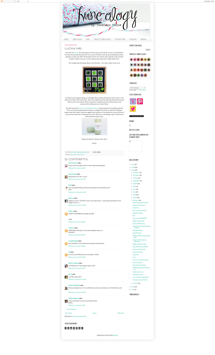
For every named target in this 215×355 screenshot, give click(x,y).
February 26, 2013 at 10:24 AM (77, 192)
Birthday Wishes (138, 213)
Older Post (120, 313)
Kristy (76, 53)
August (135, 184)
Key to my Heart (137, 263)
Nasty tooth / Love (138, 272)
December (136, 172)
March (135, 198)
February (136, 200)
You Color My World (139, 249)
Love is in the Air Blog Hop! (141, 277)
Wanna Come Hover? (139, 205)
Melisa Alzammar (73, 298)
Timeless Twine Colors (102, 39)
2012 (132, 287)
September (136, 181)
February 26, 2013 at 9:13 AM (76, 168)
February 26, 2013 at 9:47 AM (76, 179)
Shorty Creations (73, 263)
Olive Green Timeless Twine (88, 108)
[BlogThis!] (95, 152)
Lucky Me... (136, 208)
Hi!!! (134, 216)
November (136, 175)
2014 (132, 167)
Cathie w (71, 211)
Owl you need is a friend (140, 280)
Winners (144, 39)
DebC (70, 185)
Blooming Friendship (139, 265)
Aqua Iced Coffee (138, 252)
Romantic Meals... (138, 230)
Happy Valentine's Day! (140, 244)
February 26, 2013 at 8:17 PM (76, 268)
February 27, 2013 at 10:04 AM (77, 279)
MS (69, 252)
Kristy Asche (73, 154)
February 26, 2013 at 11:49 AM (77, 205)
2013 (132, 170)
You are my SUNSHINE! (140, 218)
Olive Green (80, 154)
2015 (132, 164)
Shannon (71, 198)
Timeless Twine (73, 163)
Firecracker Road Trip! (140, 211)
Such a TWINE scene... (139, 224)
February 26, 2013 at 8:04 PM (76, 257)
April (134, 195)
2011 (132, 290)
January (135, 283)
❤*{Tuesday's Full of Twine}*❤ (141, 268)
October (135, 178)
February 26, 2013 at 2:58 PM (76, 222)
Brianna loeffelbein (74, 285)
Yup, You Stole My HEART (140, 247)
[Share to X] (97, 152)
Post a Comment (71, 309)
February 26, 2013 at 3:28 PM (76, 246)
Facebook (132, 39)
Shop (88, 39)
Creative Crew (120, 39)
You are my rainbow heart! (141, 260)
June (134, 189)
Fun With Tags (137, 233)
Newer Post (68, 313)
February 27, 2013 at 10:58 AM (77, 292)
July (134, 186)
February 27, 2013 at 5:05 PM (76, 305)
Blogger (115, 335)
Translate (143, 90)
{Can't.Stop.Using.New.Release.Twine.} (141, 227)
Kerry (70, 274)
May (134, 192)
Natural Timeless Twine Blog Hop (141, 236)
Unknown (71, 228)
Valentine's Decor (138, 275)
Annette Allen (72, 174)
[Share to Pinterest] (100, 152)
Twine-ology (77, 39)
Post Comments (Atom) (79, 316)
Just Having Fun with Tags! (141, 203)
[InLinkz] (130, 125)
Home (66, 39)
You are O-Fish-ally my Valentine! (140, 241)
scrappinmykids (73, 241)
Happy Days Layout (138, 221)
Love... (135, 257)
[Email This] (93, 152)
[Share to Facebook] (98, 152)
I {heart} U (136, 255)
